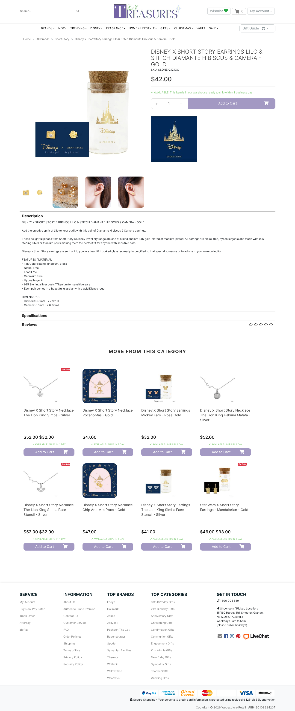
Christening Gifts (161, 622)
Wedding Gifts (160, 678)
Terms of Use (71, 650)
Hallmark (113, 609)
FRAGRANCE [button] (114, 28)
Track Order (27, 616)
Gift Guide (252, 28)
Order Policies (72, 636)
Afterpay (25, 622)
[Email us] (220, 636)
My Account (259, 11)
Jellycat (112, 622)
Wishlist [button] (217, 11)
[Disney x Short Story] (174, 138)
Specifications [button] (34, 315)
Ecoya (111, 602)
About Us (69, 602)
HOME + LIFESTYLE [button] (142, 28)
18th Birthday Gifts (163, 602)
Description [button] (32, 216)
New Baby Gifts (161, 657)
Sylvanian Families (119, 650)
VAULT (201, 28)
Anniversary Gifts (162, 616)
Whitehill (112, 664)
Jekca (111, 616)
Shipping (69, 643)
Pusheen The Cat (118, 629)
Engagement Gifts (162, 643)
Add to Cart (227, 103)
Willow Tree (114, 671)
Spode (111, 643)
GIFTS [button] (164, 28)
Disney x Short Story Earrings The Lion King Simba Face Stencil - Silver (165, 510)
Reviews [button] (29, 324)
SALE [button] (212, 28)
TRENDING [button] (77, 28)
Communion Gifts (162, 636)
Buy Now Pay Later (32, 609)
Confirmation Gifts (162, 629)
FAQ (66, 629)
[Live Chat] (256, 636)
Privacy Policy (72, 657)
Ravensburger (116, 636)
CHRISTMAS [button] (182, 28)
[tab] (147, 259)
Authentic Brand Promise (79, 609)
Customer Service (74, 622)
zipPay (24, 629)
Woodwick (114, 678)
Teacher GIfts (159, 671)
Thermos (112, 657)
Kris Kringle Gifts (161, 650)
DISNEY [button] (95, 28)
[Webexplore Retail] (147, 11)
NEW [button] (61, 28)
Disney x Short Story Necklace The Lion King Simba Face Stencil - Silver (49, 510)
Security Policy (73, 664)
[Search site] (78, 11)
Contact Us (70, 616)
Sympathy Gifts (161, 664)
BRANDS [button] (47, 28)
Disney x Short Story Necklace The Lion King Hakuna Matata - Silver (225, 415)
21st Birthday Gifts (162, 609)
